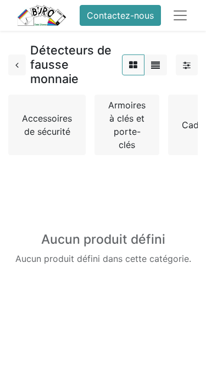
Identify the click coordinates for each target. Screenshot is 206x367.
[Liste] (155, 64)
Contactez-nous (120, 15)
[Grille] (133, 64)
